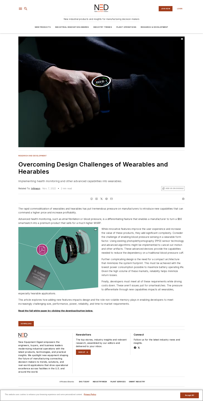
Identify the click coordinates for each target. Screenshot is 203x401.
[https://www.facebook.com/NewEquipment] (135, 347)
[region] (101, 395)
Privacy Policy (90, 394)
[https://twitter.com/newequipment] (138, 347)
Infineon (35, 188)
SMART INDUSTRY (137, 382)
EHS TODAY (84, 382)
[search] (26, 9)
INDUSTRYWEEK (100, 382)
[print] (183, 198)
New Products (43, 27)
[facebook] (91, 198)
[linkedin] (96, 198)
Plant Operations (126, 27)
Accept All (189, 395)
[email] (111, 198)
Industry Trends (102, 27)
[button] (20, 9)
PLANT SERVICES (118, 382)
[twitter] (101, 198)
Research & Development (154, 27)
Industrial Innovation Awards (72, 27)
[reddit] (106, 198)
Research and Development (32, 156)
